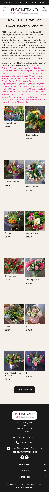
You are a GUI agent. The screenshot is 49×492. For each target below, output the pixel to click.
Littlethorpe (16, 86)
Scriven (28, 94)
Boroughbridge (39, 71)
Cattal (13, 76)
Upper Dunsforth (9, 102)
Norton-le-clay (38, 92)
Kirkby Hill (24, 84)
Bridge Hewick (31, 73)
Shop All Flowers (24, 389)
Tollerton (33, 99)
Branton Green (17, 73)
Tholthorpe (6, 99)
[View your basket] (44, 9)
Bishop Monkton (16, 71)
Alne (30, 68)
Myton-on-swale (24, 92)
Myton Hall (11, 92)
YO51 (26, 102)
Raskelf (13, 94)
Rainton (5, 94)
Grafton (19, 81)
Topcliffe (41, 99)
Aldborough (34, 65)
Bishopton (28, 71)
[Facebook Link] (22, 457)
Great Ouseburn (30, 81)
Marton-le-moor (15, 89)
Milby (25, 89)
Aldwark (5, 68)
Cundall (12, 78)
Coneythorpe (22, 76)
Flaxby (12, 81)
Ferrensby (38, 78)
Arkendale (37, 68)
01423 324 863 (35, 20)
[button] (24, 464)
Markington (41, 86)
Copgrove (33, 76)
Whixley (20, 102)
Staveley (12, 97)
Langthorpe (34, 84)
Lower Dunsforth (29, 86)
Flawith (5, 81)
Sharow (35, 94)
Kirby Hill (15, 84)
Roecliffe (20, 94)
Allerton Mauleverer (18, 68)
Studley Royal (23, 97)
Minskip (32, 89)
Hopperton (6, 84)
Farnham (29, 78)
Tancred (33, 97)
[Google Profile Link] (27, 457)
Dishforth (20, 78)
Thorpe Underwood (20, 99)
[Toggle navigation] (4, 9)
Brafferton (6, 73)
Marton (5, 89)
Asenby (5, 71)
